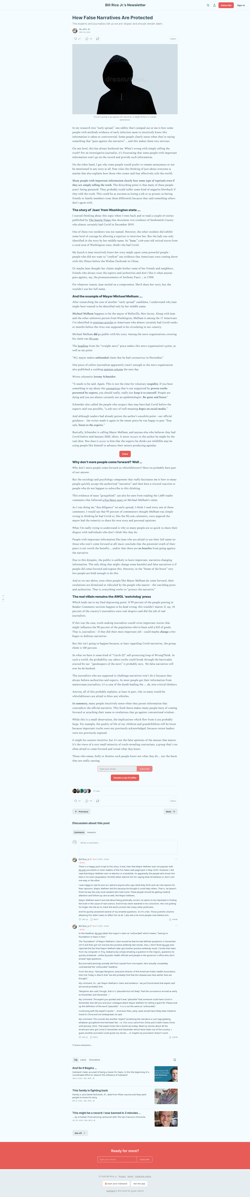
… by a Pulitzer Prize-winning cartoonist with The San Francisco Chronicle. (109, 1116)
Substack (110, 1190)
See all (78, 1133)
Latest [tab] (83, 1060)
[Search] (208, 5)
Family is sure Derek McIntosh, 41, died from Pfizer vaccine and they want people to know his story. (109, 1096)
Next (168, 811)
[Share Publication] (214, 5)
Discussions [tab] (94, 1060)
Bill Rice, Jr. (84, 29)
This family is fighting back (90, 1090)
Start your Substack (117, 1183)
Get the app (139, 1183)
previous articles (103, 322)
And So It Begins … (84, 1068)
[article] (125, 1075)
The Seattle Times (100, 220)
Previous (83, 811)
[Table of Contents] (3, 598)
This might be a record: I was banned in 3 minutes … (106, 1113)
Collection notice (143, 1176)
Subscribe (226, 5)
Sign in (241, 5)
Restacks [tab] (91, 832)
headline (83, 346)
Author (82, 862)
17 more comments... (82, 1045)
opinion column (113, 369)
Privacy (122, 1176)
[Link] (68, 210)
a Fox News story (113, 500)
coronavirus (113, 388)
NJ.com (93, 339)
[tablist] (84, 832)
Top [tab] (75, 1060)
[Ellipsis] (176, 859)
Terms (130, 1176)
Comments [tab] (79, 832)
